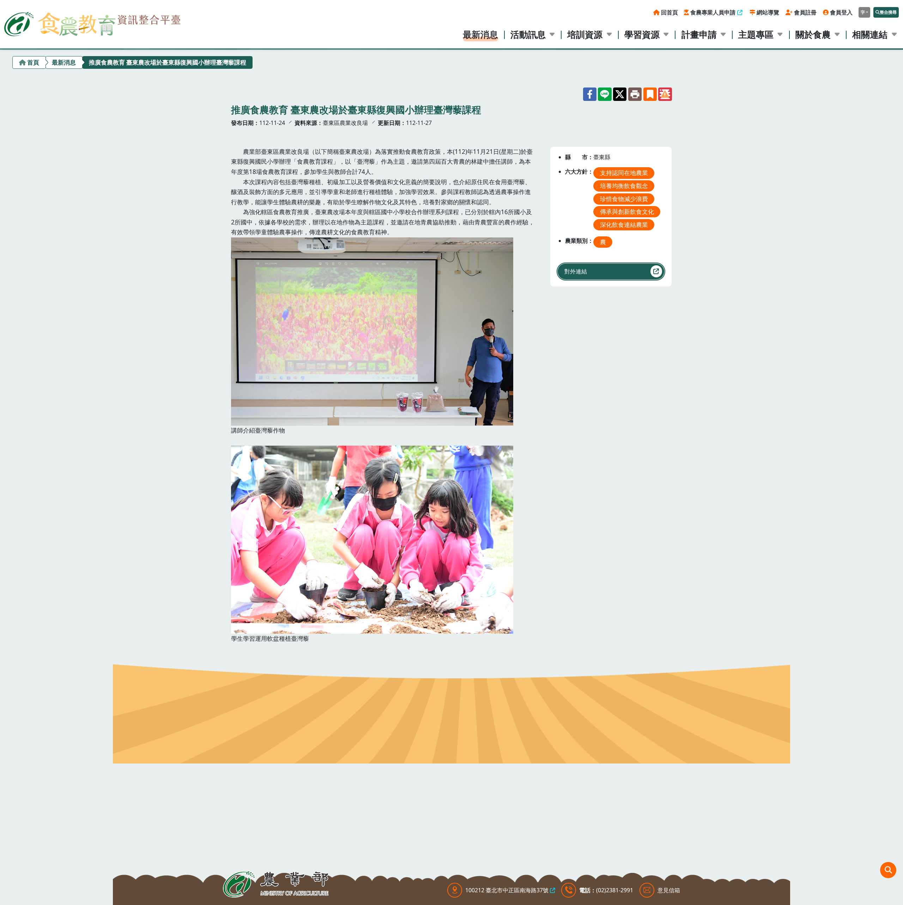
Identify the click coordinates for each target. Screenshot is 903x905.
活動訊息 (528, 34)
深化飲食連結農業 (624, 225)
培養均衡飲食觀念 (624, 186)
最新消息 (480, 34)
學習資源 (642, 34)
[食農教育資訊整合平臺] (92, 22)
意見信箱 (668, 890)
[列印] (635, 94)
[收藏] (650, 94)
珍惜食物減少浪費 (624, 199)
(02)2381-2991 (614, 890)
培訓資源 (584, 34)
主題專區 (756, 34)
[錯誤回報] (665, 94)
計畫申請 (699, 34)
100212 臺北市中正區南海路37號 (507, 890)
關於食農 (813, 34)
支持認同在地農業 (624, 173)
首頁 (33, 62)
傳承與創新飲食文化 (627, 211)
